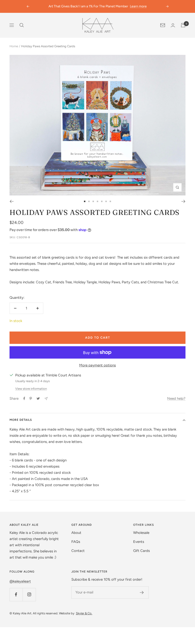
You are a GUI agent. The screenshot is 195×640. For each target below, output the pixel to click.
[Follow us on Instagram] (29, 594)
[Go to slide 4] (97, 201)
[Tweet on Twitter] (38, 398)
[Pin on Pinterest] (30, 398)
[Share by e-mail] (46, 398)
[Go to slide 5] (101, 201)
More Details (21, 420)
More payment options (97, 365)
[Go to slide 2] (89, 201)
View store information (31, 388)
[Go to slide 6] (106, 201)
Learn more (138, 6)
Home (14, 46)
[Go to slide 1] (84, 201)
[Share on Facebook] (24, 398)
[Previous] (12, 201)
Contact (78, 551)
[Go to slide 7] (110, 201)
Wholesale (141, 533)
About (76, 533)
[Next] (183, 201)
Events (138, 542)
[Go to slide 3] (93, 201)
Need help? (176, 398)
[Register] (142, 592)
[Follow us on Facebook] (16, 594)
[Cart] (183, 25)
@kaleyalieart (20, 581)
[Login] (173, 25)
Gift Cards (141, 551)
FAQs (75, 542)
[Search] (22, 25)
